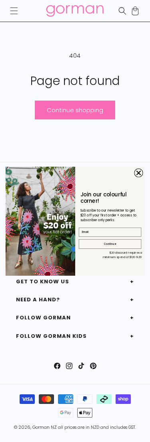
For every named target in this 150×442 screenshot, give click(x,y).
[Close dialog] (138, 172)
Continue (110, 244)
